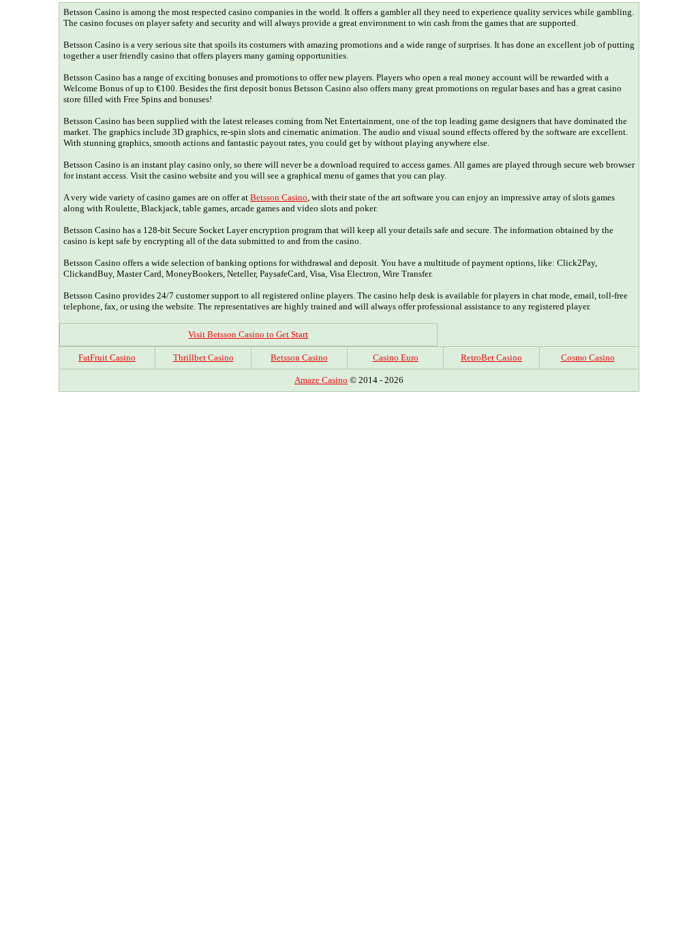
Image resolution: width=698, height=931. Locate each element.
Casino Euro (396, 357)
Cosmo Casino (588, 357)
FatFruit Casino (107, 357)
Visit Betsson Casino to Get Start (248, 334)
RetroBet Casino (491, 357)
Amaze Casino (321, 380)
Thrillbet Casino (203, 357)
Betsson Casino (278, 197)
